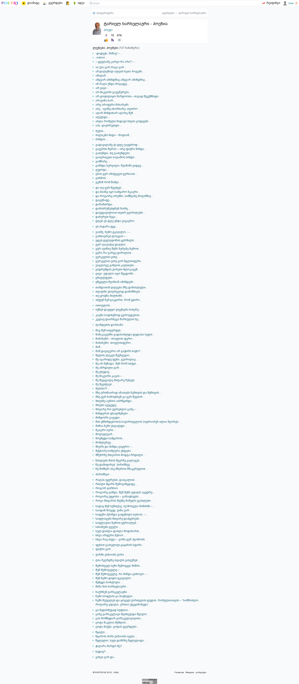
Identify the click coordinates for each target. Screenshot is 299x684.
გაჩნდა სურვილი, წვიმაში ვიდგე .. (120, 165)
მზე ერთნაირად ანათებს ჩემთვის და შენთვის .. (128, 392)
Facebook (179, 672)
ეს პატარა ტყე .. (107, 226)
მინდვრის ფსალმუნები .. (113, 413)
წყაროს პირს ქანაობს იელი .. (116, 636)
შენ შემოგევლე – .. (109, 570)
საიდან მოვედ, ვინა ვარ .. (114, 510)
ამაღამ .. (102, 75)
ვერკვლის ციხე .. (108, 257)
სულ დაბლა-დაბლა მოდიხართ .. (118, 531)
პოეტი (108, 30)
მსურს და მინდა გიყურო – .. (115, 446)
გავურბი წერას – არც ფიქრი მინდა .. (121, 149)
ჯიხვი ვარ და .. (106, 657)
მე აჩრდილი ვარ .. (108, 367)
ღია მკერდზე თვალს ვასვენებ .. (118, 560)
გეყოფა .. (102, 169)
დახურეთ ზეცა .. (107, 216)
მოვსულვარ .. (105, 434)
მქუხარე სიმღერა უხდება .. (114, 450)
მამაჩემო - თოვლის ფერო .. (115, 338)
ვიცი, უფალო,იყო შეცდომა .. (116, 273)
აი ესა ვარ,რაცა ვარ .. (111, 67)
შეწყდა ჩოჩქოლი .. (109, 582)
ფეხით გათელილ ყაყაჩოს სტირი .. (120, 545)
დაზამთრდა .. (105, 204)
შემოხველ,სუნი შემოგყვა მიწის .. (119, 565)
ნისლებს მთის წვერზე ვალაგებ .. (119, 460)
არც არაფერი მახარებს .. (113, 104)
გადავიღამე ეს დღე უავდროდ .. (118, 144)
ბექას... (101, 131)
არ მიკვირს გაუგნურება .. (113, 92)
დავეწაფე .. (104, 200)
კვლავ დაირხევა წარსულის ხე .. (118, 319)
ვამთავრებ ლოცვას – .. (112, 236)
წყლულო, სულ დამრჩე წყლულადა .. (121, 640)
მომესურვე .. (104, 442)
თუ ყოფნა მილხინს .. (110, 295)
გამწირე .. (103, 161)
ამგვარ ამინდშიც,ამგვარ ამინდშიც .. (121, 79)
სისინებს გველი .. (108, 527)
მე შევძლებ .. (105, 384)
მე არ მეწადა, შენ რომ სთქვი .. (117, 363)
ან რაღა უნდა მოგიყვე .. (112, 84)
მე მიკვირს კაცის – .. (110, 376)
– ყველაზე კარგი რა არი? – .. (116, 61)
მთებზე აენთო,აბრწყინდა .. (115, 401)
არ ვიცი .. (102, 88)
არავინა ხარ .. (106, 100)
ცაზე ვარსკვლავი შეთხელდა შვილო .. (122, 614)
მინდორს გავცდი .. (109, 417)
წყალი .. (101, 632)
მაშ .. (99, 347)
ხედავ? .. (102, 651)
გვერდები (168, 13)
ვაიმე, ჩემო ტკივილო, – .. (114, 232)
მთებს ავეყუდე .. (107, 405)
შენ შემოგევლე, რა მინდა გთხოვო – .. (122, 574)
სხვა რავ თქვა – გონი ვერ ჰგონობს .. (121, 539)
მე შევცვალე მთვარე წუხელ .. (116, 380)
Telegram (189, 672)
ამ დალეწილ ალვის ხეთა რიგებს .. (120, 71)
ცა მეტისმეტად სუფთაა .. (113, 610)
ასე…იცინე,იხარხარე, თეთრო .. (118, 108)
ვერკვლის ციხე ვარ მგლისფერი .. (119, 261)
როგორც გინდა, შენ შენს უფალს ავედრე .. (125, 492)
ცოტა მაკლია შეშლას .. (112, 622)
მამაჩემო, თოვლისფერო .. (114, 342)
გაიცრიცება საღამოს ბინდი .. (116, 157)
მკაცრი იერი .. (106, 430)
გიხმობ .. (102, 178)
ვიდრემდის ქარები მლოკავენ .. (118, 269)
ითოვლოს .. (104, 305)
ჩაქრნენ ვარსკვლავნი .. (112, 592)
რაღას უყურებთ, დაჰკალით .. (116, 480)
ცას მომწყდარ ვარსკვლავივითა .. (119, 618)
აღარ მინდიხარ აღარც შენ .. (115, 113)
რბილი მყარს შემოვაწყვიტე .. (116, 484)
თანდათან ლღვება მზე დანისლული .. (122, 287)
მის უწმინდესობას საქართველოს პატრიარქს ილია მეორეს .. (138, 421)
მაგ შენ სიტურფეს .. (109, 330)
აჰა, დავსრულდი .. (109, 125)
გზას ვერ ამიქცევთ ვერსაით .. (116, 174)
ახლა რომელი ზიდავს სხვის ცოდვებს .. (123, 121)
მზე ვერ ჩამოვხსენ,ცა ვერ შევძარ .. (120, 396)
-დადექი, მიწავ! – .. (109, 53)
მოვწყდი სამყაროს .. (110, 438)
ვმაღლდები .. (105, 277)
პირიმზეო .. (104, 474)
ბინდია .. (102, 139)
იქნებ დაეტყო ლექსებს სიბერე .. (118, 309)
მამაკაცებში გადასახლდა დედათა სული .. (125, 334)
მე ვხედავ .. (104, 372)
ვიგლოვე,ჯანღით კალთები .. (116, 265)
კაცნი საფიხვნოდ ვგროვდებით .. (119, 315)
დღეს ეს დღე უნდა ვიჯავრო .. (116, 221)
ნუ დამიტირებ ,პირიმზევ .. (114, 464)
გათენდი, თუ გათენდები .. (114, 153)
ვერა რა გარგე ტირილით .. (115, 252)
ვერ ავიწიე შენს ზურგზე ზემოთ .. (118, 248)
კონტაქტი (201, 672)
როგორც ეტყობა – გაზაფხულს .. (118, 496)
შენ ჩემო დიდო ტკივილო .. (114, 578)
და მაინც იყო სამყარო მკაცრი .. (118, 192)
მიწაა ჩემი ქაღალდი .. (111, 426)
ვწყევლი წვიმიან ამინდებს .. (116, 282)
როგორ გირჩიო (107, 488)
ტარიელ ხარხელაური (192, 13)
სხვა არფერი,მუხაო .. (111, 535)
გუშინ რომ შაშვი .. (108, 182)
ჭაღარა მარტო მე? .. (110, 646)
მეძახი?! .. (103, 388)
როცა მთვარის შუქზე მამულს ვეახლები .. (124, 500)
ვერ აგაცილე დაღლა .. (112, 244)
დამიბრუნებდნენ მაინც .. (113, 208)
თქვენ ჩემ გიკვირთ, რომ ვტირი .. (119, 300)
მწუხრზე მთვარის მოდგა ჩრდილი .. (120, 455)
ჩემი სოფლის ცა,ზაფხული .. (115, 596)
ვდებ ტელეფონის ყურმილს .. (116, 240)
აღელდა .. (103, 117)
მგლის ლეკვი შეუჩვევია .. (114, 355)
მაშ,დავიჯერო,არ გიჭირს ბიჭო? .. (119, 351)
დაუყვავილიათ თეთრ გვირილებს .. (120, 212)
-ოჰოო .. (101, 57)
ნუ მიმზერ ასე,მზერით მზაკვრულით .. (122, 468)
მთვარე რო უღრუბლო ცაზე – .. (117, 409)
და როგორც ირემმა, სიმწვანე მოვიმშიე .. (124, 196)
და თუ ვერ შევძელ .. (110, 187)
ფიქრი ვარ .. (104, 549)
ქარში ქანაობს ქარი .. (111, 554)
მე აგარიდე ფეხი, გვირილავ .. (117, 359)
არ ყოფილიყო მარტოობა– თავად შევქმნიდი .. (128, 96)
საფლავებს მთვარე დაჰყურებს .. (119, 518)
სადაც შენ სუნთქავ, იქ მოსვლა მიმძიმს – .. (125, 506)
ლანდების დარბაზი (109, 324)
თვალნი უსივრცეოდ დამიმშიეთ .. (119, 291)
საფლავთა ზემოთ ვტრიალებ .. (117, 522)
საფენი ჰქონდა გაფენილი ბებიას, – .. (122, 514)
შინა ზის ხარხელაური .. (112, 586)
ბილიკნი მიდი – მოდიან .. (114, 135)
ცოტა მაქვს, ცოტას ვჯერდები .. (117, 626)
